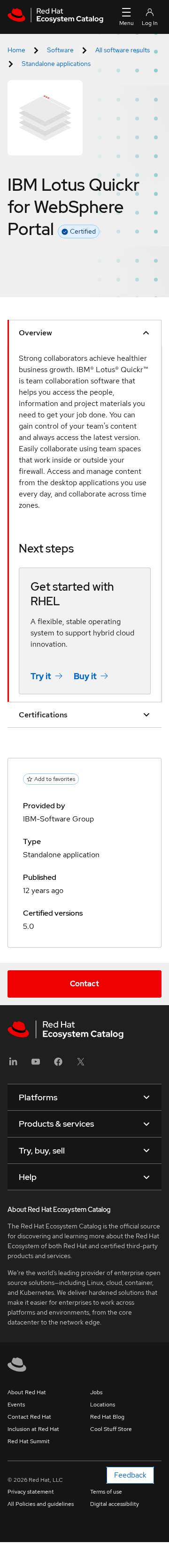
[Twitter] (80, 1065)
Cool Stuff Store (111, 1429)
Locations (102, 1404)
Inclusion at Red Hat (33, 1429)
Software (60, 50)
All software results (122, 50)
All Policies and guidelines (41, 1504)
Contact (84, 984)
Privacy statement (31, 1491)
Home (16, 50)
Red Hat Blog (107, 1417)
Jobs (96, 1392)
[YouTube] (35, 1065)
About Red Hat (27, 1392)
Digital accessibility (114, 1504)
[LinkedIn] (13, 1065)
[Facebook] (58, 1065)
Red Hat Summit (29, 1441)
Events (16, 1404)
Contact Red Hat (29, 1417)
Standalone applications (56, 63)
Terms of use (106, 1491)
